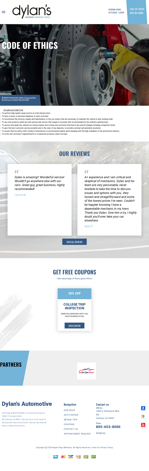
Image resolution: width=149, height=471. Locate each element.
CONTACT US (71, 429)
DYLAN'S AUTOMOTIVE (13, 110)
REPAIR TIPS (70, 419)
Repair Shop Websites (62, 447)
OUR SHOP (69, 410)
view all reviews (74, 241)
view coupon (74, 325)
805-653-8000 (136, 13)
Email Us (100, 433)
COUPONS (69, 424)
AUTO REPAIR (71, 415)
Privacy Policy (106, 447)
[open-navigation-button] (3, 12)
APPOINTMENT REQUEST (77, 433)
